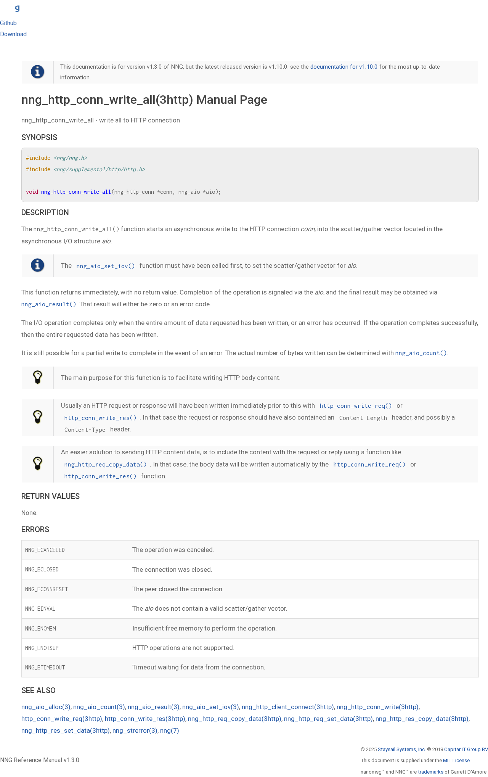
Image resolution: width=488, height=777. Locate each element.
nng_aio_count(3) (99, 707)
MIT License (456, 760)
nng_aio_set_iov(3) (210, 707)
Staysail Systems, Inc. (402, 749)
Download (13, 34)
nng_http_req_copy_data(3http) (234, 718)
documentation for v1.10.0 (344, 66)
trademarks (430, 772)
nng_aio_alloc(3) (46, 707)
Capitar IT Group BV (466, 749)
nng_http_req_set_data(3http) (328, 718)
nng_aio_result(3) (154, 707)
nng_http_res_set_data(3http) (65, 730)
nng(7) (169, 730)
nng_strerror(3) (134, 730)
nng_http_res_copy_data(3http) (422, 718)
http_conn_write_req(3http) (61, 718)
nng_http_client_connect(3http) (288, 707)
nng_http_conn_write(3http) (378, 707)
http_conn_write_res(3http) (145, 718)
